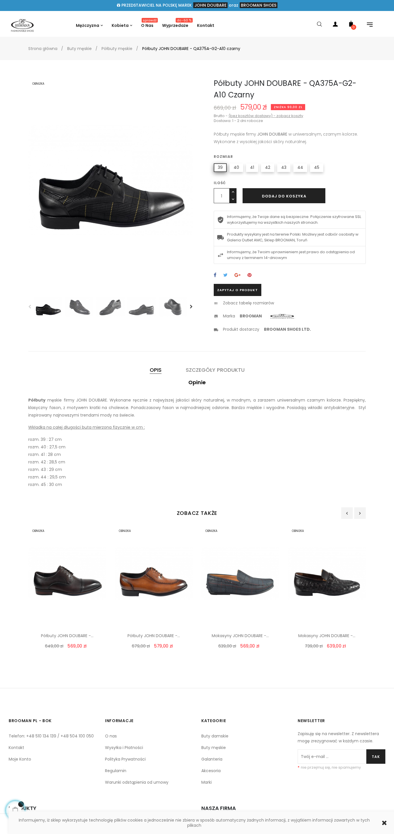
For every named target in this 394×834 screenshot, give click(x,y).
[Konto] (335, 25)
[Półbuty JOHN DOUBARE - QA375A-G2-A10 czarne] (22, 25)
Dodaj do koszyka (284, 196)
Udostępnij (215, 275)
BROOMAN (251, 316)
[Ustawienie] (367, 25)
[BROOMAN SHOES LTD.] (321, 329)
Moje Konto (20, 759)
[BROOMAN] (283, 316)
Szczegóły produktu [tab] (215, 369)
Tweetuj (225, 275)
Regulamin (115, 771)
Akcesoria (211, 771)
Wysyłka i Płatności (124, 747)
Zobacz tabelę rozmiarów (248, 303)
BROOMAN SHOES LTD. (287, 329)
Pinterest (249, 275)
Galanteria (211, 759)
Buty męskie (213, 747)
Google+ (237, 275)
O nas (111, 736)
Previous (30, 307)
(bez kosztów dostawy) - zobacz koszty (265, 116)
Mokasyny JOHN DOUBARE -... (240, 636)
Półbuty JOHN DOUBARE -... (67, 636)
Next (191, 307)
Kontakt (16, 747)
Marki (206, 782)
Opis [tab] (156, 369)
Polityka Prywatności (125, 759)
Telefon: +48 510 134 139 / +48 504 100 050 (51, 736)
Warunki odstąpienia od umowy (136, 782)
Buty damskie (214, 736)
